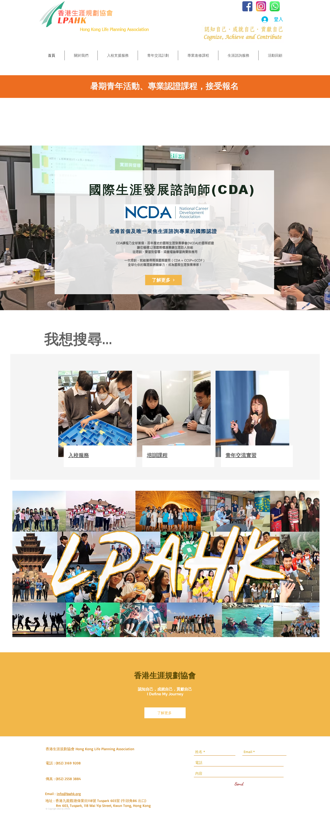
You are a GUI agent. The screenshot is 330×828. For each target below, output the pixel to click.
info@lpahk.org (69, 793)
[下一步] (311, 564)
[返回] (20, 564)
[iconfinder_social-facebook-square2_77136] (247, 6)
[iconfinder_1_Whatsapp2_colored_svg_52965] (275, 6)
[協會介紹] (166, 630)
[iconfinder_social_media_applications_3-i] (261, 6)
